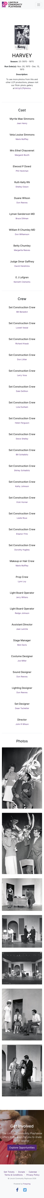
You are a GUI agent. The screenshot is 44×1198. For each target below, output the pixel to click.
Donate (21, 1172)
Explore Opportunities (22, 1147)
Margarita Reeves (22, 250)
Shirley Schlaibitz (22, 470)
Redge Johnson (22, 613)
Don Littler (22, 359)
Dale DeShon (22, 391)
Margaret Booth (22, 155)
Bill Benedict (22, 312)
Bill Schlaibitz (22, 454)
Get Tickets (9, 1172)
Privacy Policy (32, 1175)
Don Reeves (22, 202)
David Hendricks (22, 266)
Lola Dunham (22, 407)
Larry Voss (22, 375)
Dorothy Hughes (22, 549)
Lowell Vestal (22, 327)
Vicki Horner (22, 502)
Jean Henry (22, 123)
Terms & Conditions (14, 1175)
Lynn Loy (22, 581)
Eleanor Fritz (22, 534)
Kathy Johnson (22, 486)
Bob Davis (22, 645)
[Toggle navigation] (38, 4)
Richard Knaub (22, 343)
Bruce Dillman (22, 218)
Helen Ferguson (22, 423)
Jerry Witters (22, 597)
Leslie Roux (22, 518)
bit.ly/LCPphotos (23, 88)
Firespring (26, 1184)
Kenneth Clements (22, 282)
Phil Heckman (22, 171)
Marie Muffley (22, 139)
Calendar (33, 1172)
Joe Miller (22, 660)
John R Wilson (22, 724)
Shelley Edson (22, 186)
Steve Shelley (22, 438)
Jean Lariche (22, 629)
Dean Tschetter (22, 708)
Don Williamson (22, 234)
